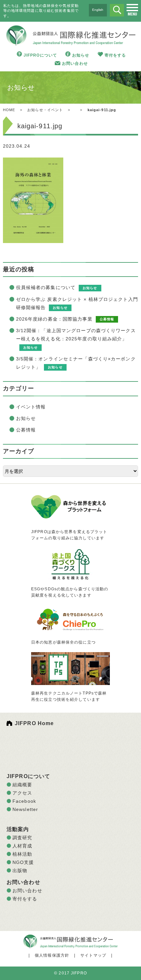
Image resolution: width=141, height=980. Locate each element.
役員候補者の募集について (45, 287)
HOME (9, 110)
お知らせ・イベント (45, 110)
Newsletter (25, 809)
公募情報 (26, 429)
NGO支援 (23, 862)
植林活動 (22, 854)
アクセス (22, 793)
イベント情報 (31, 406)
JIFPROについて (40, 55)
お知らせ (80, 55)
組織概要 (22, 784)
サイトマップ (93, 955)
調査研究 (22, 837)
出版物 (19, 870)
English (97, 10)
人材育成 (22, 845)
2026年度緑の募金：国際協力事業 (54, 319)
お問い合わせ (75, 63)
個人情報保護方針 (52, 955)
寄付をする (115, 55)
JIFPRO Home (34, 723)
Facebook (24, 801)
